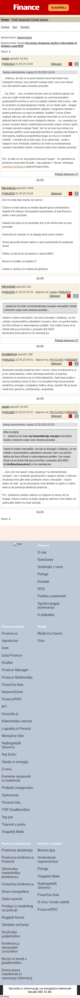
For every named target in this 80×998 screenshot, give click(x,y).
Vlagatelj (58, 7)
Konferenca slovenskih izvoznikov (10, 947)
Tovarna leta (11, 802)
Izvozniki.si (10, 714)
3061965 (9, 412)
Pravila (35, 19)
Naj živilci (9, 754)
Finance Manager (15, 670)
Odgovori (56, 64)
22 (75, 295)
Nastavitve (24, 19)
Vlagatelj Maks (13, 831)
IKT (4, 706)
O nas (42, 552)
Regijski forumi (13, 917)
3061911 (9, 64)
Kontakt (43, 581)
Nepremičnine (12, 692)
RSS (41, 589)
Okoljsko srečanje (15, 925)
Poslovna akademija (17, 850)
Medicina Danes (50, 633)
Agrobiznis (10, 641)
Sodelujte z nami (50, 567)
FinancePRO (12, 699)
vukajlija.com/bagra (13, 166)
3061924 (9, 193)
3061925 (9, 292)
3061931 (9, 359)
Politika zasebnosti (52, 596)
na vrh (40, 179)
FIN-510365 (9, 286)
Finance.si (9, 633)
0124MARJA (9, 354)
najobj (5, 58)
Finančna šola (12, 684)
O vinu (7, 769)
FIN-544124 (9, 188)
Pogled (5, 27)
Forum (5, 19)
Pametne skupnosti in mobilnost (16, 778)
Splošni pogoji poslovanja (48, 605)
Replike (24, 27)
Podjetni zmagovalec (17, 788)
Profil (15, 19)
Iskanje (44, 19)
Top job (7, 817)
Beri (15, 27)
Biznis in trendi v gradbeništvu (14, 961)
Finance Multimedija (17, 677)
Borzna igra (46, 850)
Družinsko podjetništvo (11, 934)
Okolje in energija (15, 762)
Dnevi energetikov (15, 891)
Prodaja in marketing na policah (17, 908)
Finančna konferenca (18, 884)
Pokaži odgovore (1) (66, 174)
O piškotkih (46, 615)
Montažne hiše (13, 736)
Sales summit (12, 899)
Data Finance (12, 655)
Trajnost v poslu (14, 824)
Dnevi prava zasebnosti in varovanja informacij (17, 974)
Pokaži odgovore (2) (66, 340)
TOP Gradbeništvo (16, 810)
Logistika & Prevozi (16, 728)
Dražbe (7, 662)
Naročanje (45, 559)
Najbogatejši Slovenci (11, 745)
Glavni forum (24, 37)
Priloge (43, 574)
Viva (41, 641)
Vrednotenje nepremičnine (48, 859)
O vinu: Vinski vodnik (53, 902)
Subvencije (10, 795)
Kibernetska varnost (17, 721)
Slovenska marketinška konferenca (11, 873)
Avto (5, 648)
